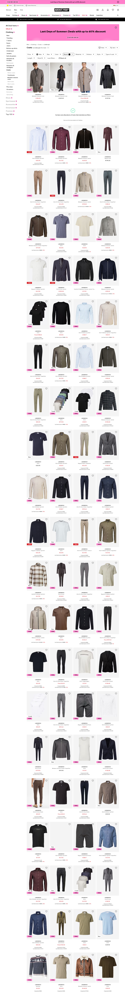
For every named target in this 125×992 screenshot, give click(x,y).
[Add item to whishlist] (46, 65)
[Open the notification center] (108, 9)
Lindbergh (47, 44)
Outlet (10, 5)
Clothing (33, 44)
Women (8, 10)
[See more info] (38, 103)
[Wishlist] (113, 10)
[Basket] (118, 10)
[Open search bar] (117, 15)
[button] (103, 47)
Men (15, 10)
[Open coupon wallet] (97, 10)
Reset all (63, 58)
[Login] (103, 10)
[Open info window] (118, 2)
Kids (21, 10)
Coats (40, 44)
